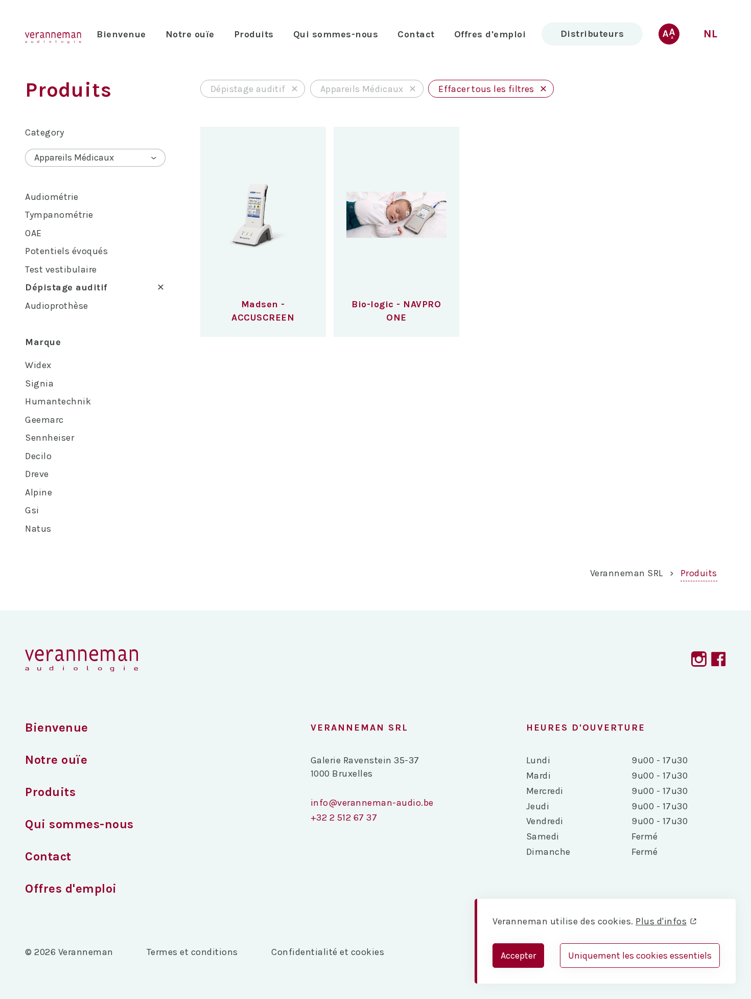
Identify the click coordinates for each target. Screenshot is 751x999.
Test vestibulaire (61, 269)
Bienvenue (121, 34)
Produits (698, 573)
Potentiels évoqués (66, 251)
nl (710, 33)
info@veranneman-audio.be (372, 802)
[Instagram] (699, 660)
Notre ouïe (190, 34)
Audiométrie (52, 196)
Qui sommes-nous (336, 34)
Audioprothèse (56, 305)
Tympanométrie (59, 214)
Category (44, 132)
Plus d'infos (661, 921)
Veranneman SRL (626, 573)
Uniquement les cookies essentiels (640, 955)
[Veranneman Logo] (53, 34)
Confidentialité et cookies (327, 952)
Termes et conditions (192, 952)
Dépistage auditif (66, 287)
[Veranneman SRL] (81, 660)
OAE (33, 233)
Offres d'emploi (490, 34)
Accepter (518, 955)
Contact (416, 34)
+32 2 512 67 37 (344, 817)
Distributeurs (592, 33)
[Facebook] (718, 660)
